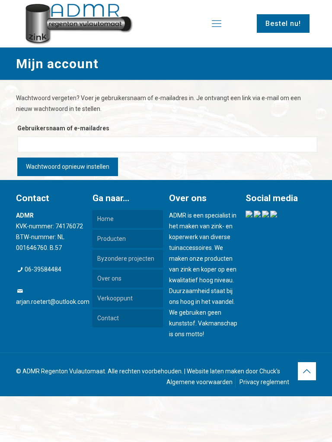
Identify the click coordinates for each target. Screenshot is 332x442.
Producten (111, 238)
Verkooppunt (115, 298)
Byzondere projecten (125, 258)
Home (105, 218)
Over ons (109, 278)
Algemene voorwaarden (199, 382)
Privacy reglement (264, 382)
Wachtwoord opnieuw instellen (67, 166)
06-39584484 (43, 269)
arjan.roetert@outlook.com (52, 301)
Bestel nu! (283, 23)
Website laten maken (215, 371)
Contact (108, 318)
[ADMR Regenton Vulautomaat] (79, 23)
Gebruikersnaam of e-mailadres (63, 128)
